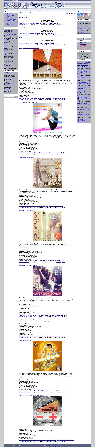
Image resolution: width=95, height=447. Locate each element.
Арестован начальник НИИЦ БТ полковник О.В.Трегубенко (82, 65)
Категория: (22, 24)
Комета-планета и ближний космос (81, 78)
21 (83, 30)
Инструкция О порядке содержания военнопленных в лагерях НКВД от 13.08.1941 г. (83, 89)
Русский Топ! (83, 42)
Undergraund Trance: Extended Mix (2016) (29, 48)
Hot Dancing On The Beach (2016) (27, 319)
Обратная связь (11, 18)
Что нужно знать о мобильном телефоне (82, 83)
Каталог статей (11, 20)
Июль (29, 12)
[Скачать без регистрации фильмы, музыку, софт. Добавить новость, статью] (16, 8)
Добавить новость (70, 13)
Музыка (6, 45)
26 (80, 32)
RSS (89, 0)
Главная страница (11, 14)
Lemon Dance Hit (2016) (25, 340)
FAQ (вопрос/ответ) (12, 22)
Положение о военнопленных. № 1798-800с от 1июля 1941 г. (83, 98)
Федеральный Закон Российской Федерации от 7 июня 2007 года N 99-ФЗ (83, 71)
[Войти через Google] (88, 14)
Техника (6, 72)
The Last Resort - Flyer (24, 37)
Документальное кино (10, 34)
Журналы (6, 41)
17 (88, 28)
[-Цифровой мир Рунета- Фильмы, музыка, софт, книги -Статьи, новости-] (47, 8)
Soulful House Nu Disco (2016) (26, 157)
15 (85, 28)
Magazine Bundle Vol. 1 (25, 17)
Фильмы (6, 30)
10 (88, 27)
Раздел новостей (11, 19)
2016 (25, 12)
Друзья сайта (10, 24)
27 (82, 32)
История (6, 83)
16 (87, 28)
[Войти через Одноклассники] (83, 17)
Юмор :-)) (6, 88)
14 (83, 28)
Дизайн (6, 53)
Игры (5, 48)
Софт (5, 42)
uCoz (83, 445)
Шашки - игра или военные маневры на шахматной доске (82, 121)
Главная (21, 12)
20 (82, 30)
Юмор (5, 50)
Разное (6, 65)
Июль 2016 (83, 22)
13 (82, 28)
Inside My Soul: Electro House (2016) (28, 102)
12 (80, 28)
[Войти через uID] (78, 14)
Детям (5, 60)
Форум (9, 23)
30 (87, 32)
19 (80, 30)
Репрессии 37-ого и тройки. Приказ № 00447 (83, 104)
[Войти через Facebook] (83, 14)
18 (78, 30)
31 (88, 32)
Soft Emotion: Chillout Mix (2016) (27, 210)
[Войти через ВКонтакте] (81, 14)
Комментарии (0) (60, 24)
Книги (6, 39)
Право (5, 84)
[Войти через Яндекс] (86, 14)
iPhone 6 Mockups (23, 27)
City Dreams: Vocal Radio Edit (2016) (28, 265)
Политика (6, 79)
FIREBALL (83, 44)
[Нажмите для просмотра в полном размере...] (47, 78)
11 (78, 28)
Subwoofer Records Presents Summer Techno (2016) (31, 395)
